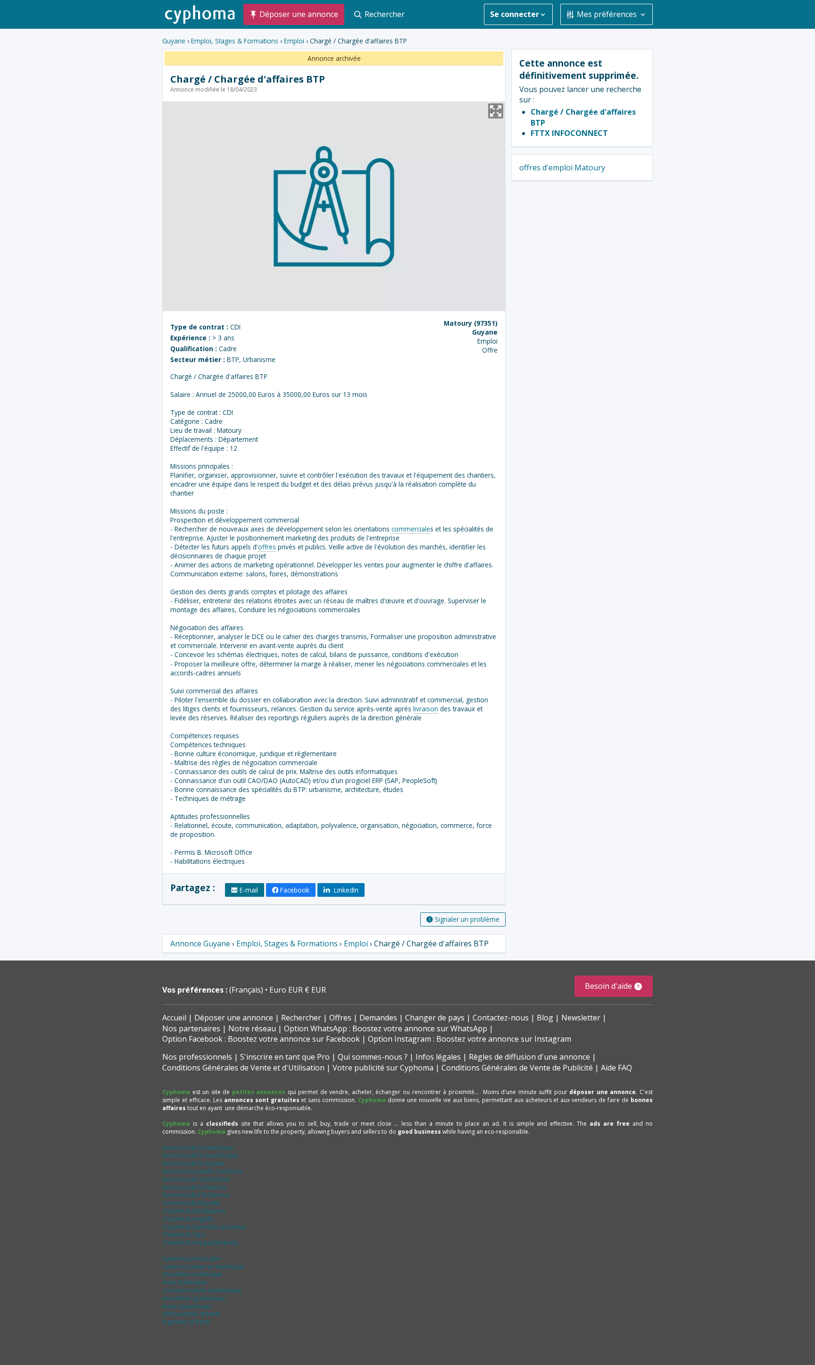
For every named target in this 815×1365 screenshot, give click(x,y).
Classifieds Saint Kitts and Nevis (204, 1227)
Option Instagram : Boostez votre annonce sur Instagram (469, 1039)
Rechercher (301, 1017)
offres (267, 546)
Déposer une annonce (233, 1017)
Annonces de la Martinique (197, 1148)
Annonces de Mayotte (191, 1203)
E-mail (249, 889)
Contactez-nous (501, 1017)
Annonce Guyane (200, 943)
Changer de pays (435, 1017)
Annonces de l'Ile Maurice (196, 1195)
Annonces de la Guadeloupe (200, 1155)
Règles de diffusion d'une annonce (529, 1057)
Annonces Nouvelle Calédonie (202, 1171)
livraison (425, 708)
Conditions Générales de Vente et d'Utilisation (243, 1067)
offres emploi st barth (191, 1314)
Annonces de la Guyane (193, 1163)
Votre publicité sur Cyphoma (383, 1067)
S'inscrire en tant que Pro (285, 1057)
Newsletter (580, 1017)
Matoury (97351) (471, 323)
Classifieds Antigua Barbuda (200, 1243)
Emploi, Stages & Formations (234, 40)
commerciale (410, 528)
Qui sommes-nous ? (373, 1057)
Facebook (294, 889)
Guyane (173, 40)
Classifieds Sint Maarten (193, 1211)
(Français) (247, 990)
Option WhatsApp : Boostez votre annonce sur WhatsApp (385, 1028)
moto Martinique (184, 1282)
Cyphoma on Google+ (191, 1259)
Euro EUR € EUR (297, 990)
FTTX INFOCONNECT (569, 133)
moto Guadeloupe (187, 1306)
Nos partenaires (191, 1028)
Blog (545, 1017)
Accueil (174, 1017)
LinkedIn (345, 889)
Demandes (378, 1017)
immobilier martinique (192, 1274)
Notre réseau (252, 1028)
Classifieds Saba (184, 1234)
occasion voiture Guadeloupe (201, 1290)
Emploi (294, 40)
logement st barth (186, 1322)
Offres (340, 1017)
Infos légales (438, 1057)
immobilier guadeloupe (193, 1298)
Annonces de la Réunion (194, 1187)
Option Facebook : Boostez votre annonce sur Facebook (261, 1039)
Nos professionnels (197, 1057)
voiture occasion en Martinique (203, 1267)
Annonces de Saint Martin (196, 1179)
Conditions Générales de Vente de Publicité (517, 1067)
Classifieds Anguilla (188, 1219)
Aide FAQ (616, 1067)
